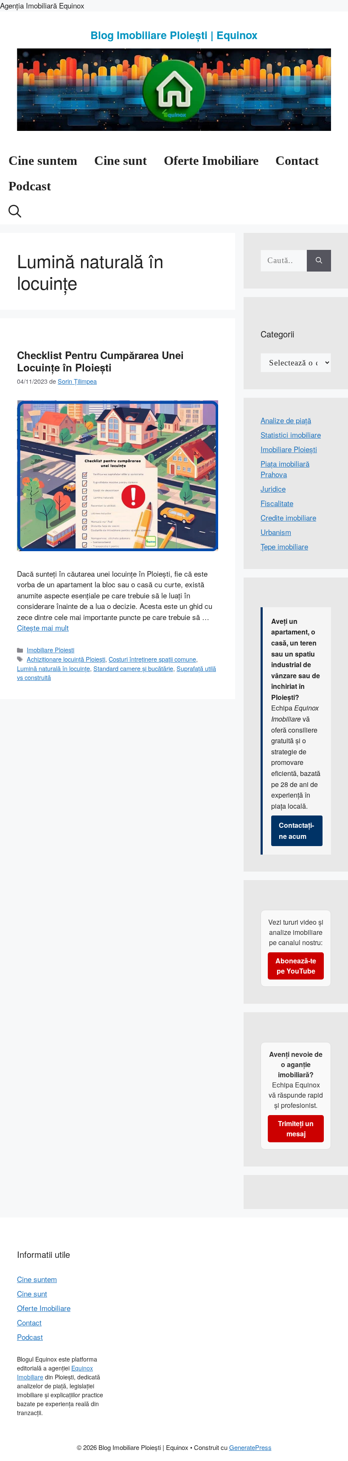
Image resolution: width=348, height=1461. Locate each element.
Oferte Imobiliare (211, 160)
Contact (297, 160)
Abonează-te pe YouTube (295, 966)
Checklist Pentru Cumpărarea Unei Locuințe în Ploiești (100, 361)
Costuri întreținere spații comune (152, 658)
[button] (15, 211)
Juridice (273, 488)
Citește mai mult (43, 627)
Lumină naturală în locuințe (53, 668)
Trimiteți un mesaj (296, 1128)
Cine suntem (42, 160)
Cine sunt (120, 160)
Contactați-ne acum (296, 830)
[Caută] (319, 261)
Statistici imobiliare (291, 434)
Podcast (29, 186)
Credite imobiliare (288, 517)
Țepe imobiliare (284, 546)
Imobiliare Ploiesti (50, 649)
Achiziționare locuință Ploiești (66, 658)
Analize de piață (286, 420)
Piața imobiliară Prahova (285, 469)
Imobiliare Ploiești (289, 449)
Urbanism (276, 532)
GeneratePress (250, 1447)
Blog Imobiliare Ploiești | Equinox (174, 34)
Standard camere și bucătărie (133, 668)
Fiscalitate (277, 503)
